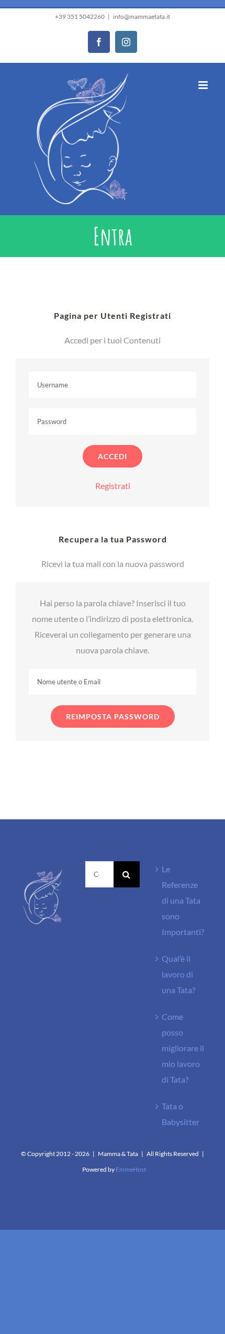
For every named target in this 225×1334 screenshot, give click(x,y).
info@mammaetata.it (141, 16)
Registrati (112, 486)
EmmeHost (131, 1169)
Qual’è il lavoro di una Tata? (178, 974)
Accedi (112, 456)
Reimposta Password (113, 716)
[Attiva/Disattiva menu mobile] (203, 85)
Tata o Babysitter (180, 1114)
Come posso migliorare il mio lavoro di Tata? (183, 1047)
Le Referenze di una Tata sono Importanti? (183, 900)
